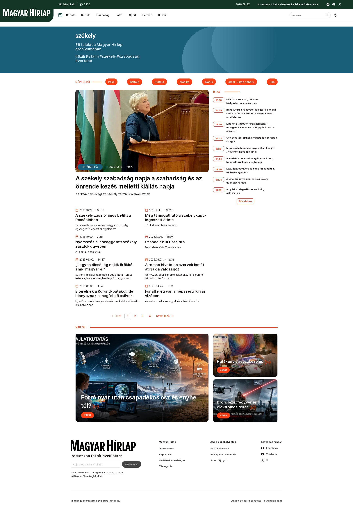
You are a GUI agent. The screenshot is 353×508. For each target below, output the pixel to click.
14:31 (219, 179)
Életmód (147, 15)
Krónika (184, 81)
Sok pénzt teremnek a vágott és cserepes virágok (251, 139)
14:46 (218, 169)
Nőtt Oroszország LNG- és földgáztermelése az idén (242, 101)
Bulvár (162, 15)
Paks (111, 81)
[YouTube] (333, 4)
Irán (272, 81)
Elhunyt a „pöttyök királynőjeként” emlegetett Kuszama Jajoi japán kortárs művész (250, 127)
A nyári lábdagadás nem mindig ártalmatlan (245, 191)
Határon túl (90, 166)
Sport (132, 15)
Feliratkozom (131, 464)
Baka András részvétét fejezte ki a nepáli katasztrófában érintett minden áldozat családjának (251, 113)
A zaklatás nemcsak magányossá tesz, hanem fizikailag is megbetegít (250, 160)
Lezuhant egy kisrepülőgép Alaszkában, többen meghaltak (250, 170)
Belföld (70, 15)
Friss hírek (69, 4)
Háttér (119, 15)
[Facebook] (328, 4)
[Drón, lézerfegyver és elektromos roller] (245, 400)
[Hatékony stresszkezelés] (245, 355)
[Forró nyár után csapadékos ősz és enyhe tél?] (142, 378)
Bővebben (245, 201)
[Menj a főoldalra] (26, 12)
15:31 (219, 138)
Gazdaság (103, 15)
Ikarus (209, 81)
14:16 (219, 189)
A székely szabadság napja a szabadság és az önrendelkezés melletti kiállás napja (139, 182)
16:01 (219, 110)
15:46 (218, 124)
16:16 (219, 100)
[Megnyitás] (60, 15)
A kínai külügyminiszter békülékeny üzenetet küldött (247, 180)
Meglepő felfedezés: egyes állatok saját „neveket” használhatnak (250, 149)
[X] (339, 4)
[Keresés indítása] (327, 15)
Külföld (85, 15)
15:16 (219, 148)
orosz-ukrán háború (241, 81)
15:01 (219, 159)
